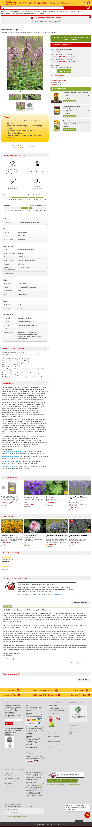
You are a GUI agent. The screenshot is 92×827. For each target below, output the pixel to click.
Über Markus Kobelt (53, 736)
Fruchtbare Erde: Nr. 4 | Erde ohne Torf (75, 93)
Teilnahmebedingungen (56, 594)
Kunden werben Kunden (12, 781)
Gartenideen (28, 11)
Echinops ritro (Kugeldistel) (10, 466)
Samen (18, 13)
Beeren (39, 11)
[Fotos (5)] (20, 106)
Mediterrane (51, 11)
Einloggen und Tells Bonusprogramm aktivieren (62, 781)
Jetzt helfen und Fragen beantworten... (16, 816)
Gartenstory (37, 784)
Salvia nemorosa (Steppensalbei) (12, 456)
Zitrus (57, 11)
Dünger (37, 13)
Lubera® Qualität (53, 705)
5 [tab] (29, 91)
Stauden (79, 11)
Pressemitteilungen (53, 744)
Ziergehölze (73, 11)
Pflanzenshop (10, 26)
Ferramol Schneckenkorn (71, 121)
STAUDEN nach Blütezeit (27, 26)
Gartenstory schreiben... (80, 602)
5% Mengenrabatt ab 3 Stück (59, 80)
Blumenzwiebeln (5, 13)
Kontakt (50, 749)
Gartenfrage (39, 785)
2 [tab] (23, 91)
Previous (3, 487)
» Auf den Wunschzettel (58, 75)
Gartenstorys (9, 783)
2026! (6, 11)
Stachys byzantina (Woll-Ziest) (11, 461)
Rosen (67, 11)
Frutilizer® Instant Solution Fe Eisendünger (72, 107)
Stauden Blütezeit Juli (40, 26)
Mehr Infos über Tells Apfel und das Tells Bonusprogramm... (64, 784)
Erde (32, 13)
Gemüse (13, 13)
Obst (34, 11)
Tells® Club (8, 773)
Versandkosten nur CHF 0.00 (34, 756)
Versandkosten (55, 84)
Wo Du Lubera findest (54, 741)
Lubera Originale (13, 11)
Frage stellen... (83, 679)
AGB (70, 734)
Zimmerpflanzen (25, 13)
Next (88, 487)
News (2, 11)
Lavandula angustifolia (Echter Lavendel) (15, 451)
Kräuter (62, 11)
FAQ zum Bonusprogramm (36, 594)
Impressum (72, 728)
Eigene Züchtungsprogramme (56, 710)
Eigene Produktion (53, 713)
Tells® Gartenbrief (10, 786)
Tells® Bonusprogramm (12, 776)
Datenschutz (72, 731)
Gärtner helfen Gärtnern (12, 778)
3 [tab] (25, 91)
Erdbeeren (44, 11)
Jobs (49, 746)
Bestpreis (21, 11)
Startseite (3, 26)
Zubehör (42, 13)
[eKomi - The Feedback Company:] (78, 709)
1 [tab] (20, 91)
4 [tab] (27, 91)
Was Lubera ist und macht (55, 739)
